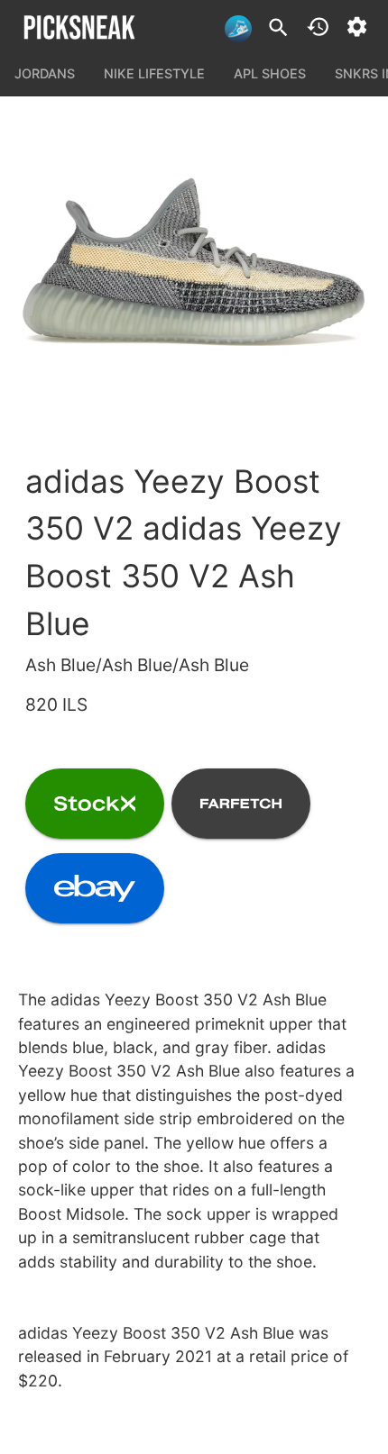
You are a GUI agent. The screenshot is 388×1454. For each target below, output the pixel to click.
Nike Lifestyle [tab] (154, 73)
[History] (318, 26)
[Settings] (356, 26)
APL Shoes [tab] (270, 73)
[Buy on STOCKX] (94, 803)
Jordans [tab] (44, 73)
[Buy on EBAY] (94, 888)
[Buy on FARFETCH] (240, 803)
